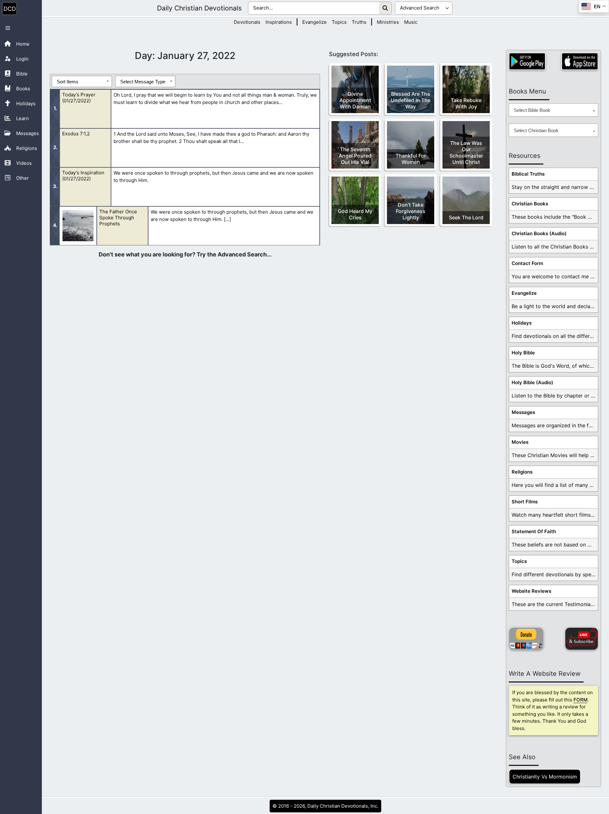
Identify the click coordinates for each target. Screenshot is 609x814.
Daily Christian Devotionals (199, 8)
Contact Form (527, 263)
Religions (522, 472)
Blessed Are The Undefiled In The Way (410, 100)
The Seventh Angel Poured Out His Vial (355, 155)
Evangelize (314, 22)
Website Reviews (531, 591)
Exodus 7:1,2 (76, 134)
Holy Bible (523, 353)
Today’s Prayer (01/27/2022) (78, 98)
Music (410, 22)
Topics (339, 22)
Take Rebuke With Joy (466, 103)
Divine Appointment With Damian (355, 100)
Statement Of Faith (534, 531)
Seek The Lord (466, 217)
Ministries (388, 22)
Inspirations (278, 22)
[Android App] (527, 61)
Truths (359, 22)
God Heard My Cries (355, 214)
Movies (520, 442)
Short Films (525, 502)
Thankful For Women (411, 158)
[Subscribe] (581, 638)
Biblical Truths (528, 174)
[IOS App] (579, 61)
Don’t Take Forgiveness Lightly (410, 211)
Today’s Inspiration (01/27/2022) (83, 176)
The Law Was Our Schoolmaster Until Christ (466, 152)
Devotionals (247, 22)
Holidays (522, 323)
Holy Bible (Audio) (532, 382)
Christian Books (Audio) (539, 233)
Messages (523, 412)
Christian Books (530, 204)
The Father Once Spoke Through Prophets (118, 218)
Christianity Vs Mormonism (545, 776)
